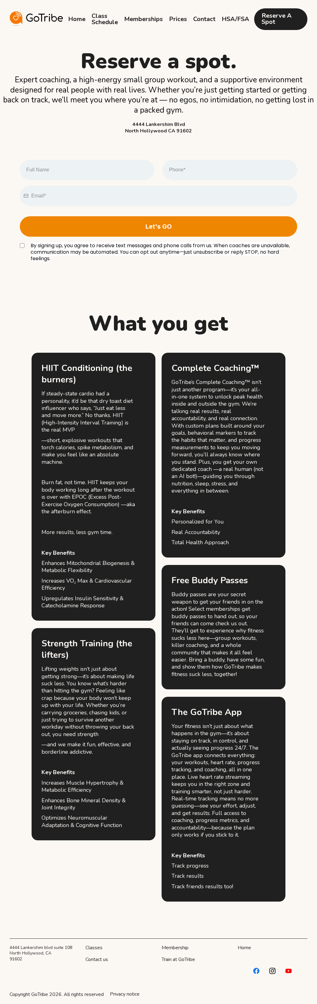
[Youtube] (288, 971)
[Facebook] (256, 971)
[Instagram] (272, 971)
